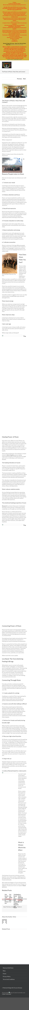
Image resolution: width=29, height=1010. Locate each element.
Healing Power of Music (10, 437)
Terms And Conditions (9, 979)
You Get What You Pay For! (10, 898)
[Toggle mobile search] (24, 62)
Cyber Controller (6, 994)
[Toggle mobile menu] (26, 62)
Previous (19, 78)
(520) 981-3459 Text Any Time (16, 44)
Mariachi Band (18, 898)
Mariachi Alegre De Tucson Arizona (12, 988)
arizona (14, 898)
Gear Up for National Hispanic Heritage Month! (20, 898)
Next (24, 78)
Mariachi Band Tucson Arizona (10, 899)
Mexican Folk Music (8, 968)
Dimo (4, 898)
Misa (4, 971)
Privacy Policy (7, 976)
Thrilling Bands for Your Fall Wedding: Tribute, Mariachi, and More (16, 901)
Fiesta (4, 973)
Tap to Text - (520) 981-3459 (14, 59)
